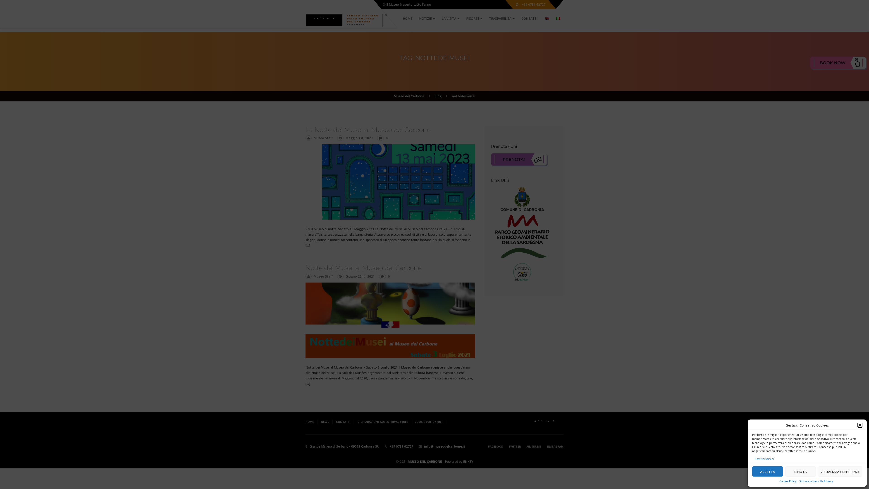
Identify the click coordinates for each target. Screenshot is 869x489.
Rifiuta (800, 471)
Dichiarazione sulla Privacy (816, 481)
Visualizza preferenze (840, 471)
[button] (860, 425)
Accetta (767, 471)
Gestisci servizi (764, 459)
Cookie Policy (788, 481)
